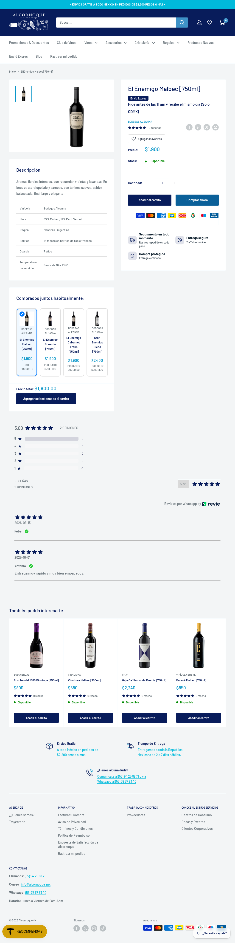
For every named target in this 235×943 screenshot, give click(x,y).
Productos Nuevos (200, 43)
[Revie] (211, 504)
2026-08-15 (22, 523)
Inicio (12, 71)
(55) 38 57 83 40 (35, 893)
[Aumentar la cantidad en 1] (174, 183)
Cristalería (142, 43)
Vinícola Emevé (186, 674)
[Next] (226, 673)
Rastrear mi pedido (64, 56)
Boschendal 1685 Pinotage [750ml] (36, 680)
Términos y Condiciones (75, 828)
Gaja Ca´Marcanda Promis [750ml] (144, 680)
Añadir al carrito (149, 200)
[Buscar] (182, 22)
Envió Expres (18, 56)
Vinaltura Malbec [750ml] (84, 680)
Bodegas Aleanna (140, 121)
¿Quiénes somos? (21, 815)
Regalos (168, 43)
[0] (222, 22)
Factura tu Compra (71, 815)
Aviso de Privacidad (72, 822)
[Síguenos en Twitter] (85, 928)
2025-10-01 (22, 557)
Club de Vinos (66, 43)
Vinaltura (74, 674)
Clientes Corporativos (197, 828)
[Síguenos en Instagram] (94, 928)
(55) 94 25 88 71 (35, 876)
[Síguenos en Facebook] (76, 928)
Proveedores (136, 815)
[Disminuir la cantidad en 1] (150, 183)
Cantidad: (135, 183)
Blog (39, 56)
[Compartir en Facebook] (189, 127)
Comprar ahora (197, 200)
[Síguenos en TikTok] (103, 928)
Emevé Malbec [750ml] (191, 680)
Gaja (125, 674)
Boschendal (21, 674)
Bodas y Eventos (193, 822)
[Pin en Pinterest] (198, 127)
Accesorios (114, 43)
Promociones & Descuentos (29, 43)
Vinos (88, 43)
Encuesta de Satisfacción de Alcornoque (78, 844)
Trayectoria (17, 822)
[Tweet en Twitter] (207, 127)
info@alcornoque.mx (35, 884)
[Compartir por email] (215, 127)
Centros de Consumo (197, 815)
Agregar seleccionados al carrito (46, 399)
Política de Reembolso (74, 835)
